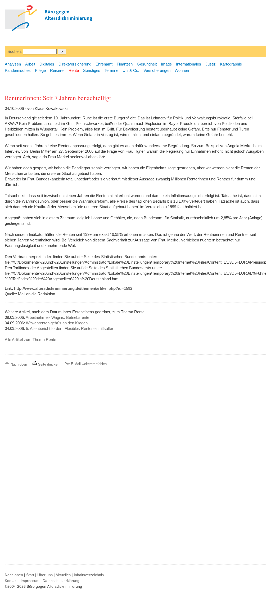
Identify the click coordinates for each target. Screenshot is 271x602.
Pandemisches (18, 70)
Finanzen (125, 64)
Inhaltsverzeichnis (89, 575)
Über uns (45, 575)
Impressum (30, 580)
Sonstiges (91, 70)
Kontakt (11, 580)
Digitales (46, 64)
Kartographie (231, 64)
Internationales (188, 64)
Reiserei (57, 70)
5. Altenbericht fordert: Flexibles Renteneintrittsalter (69, 328)
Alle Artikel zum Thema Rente (30, 339)
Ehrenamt (104, 64)
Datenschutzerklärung (61, 580)
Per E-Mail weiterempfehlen (86, 364)
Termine (111, 70)
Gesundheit (147, 64)
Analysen (13, 64)
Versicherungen (156, 70)
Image (166, 64)
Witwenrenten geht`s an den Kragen (57, 323)
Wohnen (182, 70)
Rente (74, 70)
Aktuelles (63, 575)
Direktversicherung (74, 64)
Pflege (40, 70)
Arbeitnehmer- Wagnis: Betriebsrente (57, 317)
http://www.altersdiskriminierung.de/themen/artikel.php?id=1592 (73, 288)
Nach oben (19, 364)
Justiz (210, 64)
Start (30, 575)
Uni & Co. (131, 70)
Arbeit (30, 64)
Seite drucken (48, 364)
